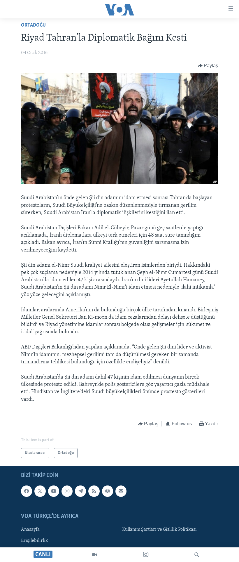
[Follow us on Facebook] (26, 491)
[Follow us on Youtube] (53, 491)
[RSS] (93, 491)
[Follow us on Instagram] (67, 491)
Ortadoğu (33, 25)
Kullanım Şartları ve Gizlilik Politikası (159, 529)
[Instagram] (146, 554)
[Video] (94, 554)
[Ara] (196, 554)
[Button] (208, 66)
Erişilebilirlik (34, 540)
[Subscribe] (120, 491)
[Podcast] (107, 491)
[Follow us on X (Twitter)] (39, 491)
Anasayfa (30, 529)
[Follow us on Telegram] (80, 491)
